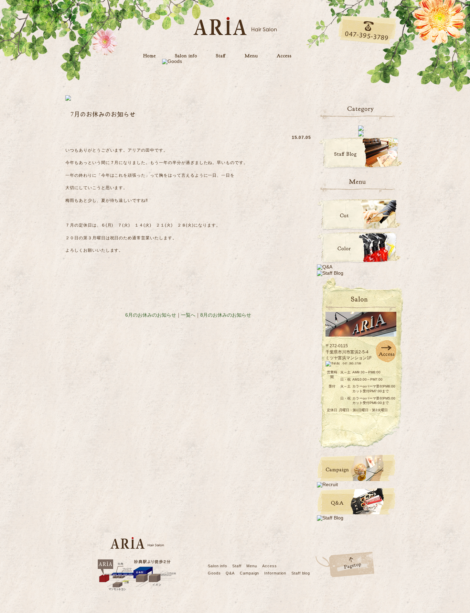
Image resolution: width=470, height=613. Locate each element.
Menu (251, 566)
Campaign (249, 573)
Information (275, 573)
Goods (214, 573)
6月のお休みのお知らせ (150, 315)
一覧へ (188, 315)
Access (269, 566)
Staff (236, 566)
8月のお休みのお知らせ (225, 315)
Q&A (230, 573)
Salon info (217, 566)
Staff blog (300, 573)
